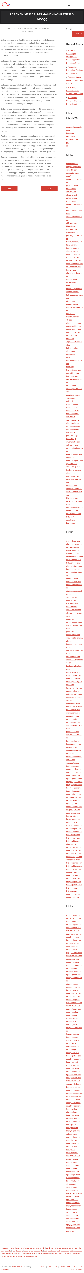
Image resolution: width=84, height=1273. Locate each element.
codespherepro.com (74, 857)
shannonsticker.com (74, 566)
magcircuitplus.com (73, 882)
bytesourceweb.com (74, 863)
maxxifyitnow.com (73, 1125)
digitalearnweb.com (73, 544)
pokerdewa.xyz (72, 436)
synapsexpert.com (73, 1212)
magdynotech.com (73, 1106)
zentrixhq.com (71, 1140)
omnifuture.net (71, 176)
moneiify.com (71, 619)
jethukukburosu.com (74, 672)
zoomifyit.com (71, 1231)
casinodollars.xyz (73, 429)
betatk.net (70, 517)
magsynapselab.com (74, 785)
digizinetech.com (72, 844)
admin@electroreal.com (27, 28)
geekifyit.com (71, 632)
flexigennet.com (72, 741)
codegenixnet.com (73, 860)
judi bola (78, 1248)
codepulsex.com (72, 1053)
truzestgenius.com (73, 1034)
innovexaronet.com (73, 993)
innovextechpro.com (74, 791)
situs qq (38, 1248)
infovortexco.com (72, 1043)
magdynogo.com (72, 897)
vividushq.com (71, 1184)
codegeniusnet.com (73, 965)
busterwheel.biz (72, 414)
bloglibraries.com (73, 678)
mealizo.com (71, 600)
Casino (62, 1267)
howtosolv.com (72, 376)
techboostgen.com (73, 924)
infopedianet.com (73, 1100)
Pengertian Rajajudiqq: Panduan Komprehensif (74, 70)
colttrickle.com (71, 170)
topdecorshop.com (73, 470)
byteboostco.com (72, 1021)
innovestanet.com (73, 1143)
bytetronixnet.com (73, 888)
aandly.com (70, 520)
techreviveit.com (72, 816)
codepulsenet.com (73, 1103)
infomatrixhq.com (73, 1000)
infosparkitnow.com (73, 940)
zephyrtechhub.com (73, 1206)
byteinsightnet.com (73, 975)
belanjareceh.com (73, 563)
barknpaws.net (72, 603)
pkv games (29, 31)
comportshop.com (73, 467)
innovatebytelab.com (74, 956)
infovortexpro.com (73, 878)
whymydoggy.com (73, 541)
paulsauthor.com (72, 732)
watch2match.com (73, 442)
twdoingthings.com (73, 722)
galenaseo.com (72, 445)
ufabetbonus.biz (72, 511)
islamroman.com (72, 257)
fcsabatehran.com (73, 710)
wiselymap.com (72, 232)
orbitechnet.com (72, 1196)
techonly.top (71, 201)
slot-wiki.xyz (71, 439)
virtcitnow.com (71, 229)
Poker (44, 28)
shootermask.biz (72, 411)
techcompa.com (72, 248)
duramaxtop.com (72, 716)
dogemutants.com (73, 713)
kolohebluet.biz (72, 407)
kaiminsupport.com (73, 560)
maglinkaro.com (72, 1068)
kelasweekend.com (73, 514)
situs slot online (72, 139)
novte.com (70, 339)
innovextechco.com (73, 1009)
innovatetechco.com (74, 807)
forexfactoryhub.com (74, 242)
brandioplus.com (72, 1171)
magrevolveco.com (73, 872)
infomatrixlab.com (73, 1081)
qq (67, 146)
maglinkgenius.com (73, 1012)
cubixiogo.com (72, 1190)
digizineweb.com (72, 984)
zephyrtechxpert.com (74, 1040)
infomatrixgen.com (73, 847)
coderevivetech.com (74, 869)
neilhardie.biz (71, 401)
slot (35, 31)
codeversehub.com (73, 1084)
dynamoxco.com (72, 1162)
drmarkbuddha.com (73, 326)
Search (69, 29)
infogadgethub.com (73, 918)
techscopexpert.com (74, 797)
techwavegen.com (73, 835)
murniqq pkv (28, 1251)
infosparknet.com (73, 1121)
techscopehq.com (73, 1109)
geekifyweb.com (72, 946)
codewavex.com (72, 1018)
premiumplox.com (73, 395)
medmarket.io (71, 747)
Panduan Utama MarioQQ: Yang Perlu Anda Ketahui (74, 80)
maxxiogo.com (72, 1153)
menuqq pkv (5, 1248)
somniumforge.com (73, 675)
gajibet (9, 1256)
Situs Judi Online (76, 1269)
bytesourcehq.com (73, 971)
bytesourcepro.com (73, 1075)
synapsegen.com (73, 1178)
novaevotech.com (73, 1006)
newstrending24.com (74, 507)
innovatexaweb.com (74, 934)
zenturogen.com (72, 1165)
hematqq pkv (38, 1251)
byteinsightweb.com (74, 778)
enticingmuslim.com (74, 694)
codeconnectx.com (73, 987)
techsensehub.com (73, 928)
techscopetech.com (73, 1056)
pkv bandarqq (71, 136)
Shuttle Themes (16, 1267)
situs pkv (8, 1251)
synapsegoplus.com (74, 1096)
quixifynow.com (72, 1128)
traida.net (70, 367)
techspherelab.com (73, 1078)
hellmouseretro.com (74, 707)
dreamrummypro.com (74, 557)
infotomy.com (71, 753)
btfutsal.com (71, 189)
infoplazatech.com (73, 950)
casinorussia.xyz (72, 420)
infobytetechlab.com (74, 853)
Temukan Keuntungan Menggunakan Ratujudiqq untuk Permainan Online (73, 57)
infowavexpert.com (73, 819)
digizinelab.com (72, 1046)
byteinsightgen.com (73, 841)
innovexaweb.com (73, 1168)
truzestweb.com (72, 1209)
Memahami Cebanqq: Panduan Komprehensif (73, 101)
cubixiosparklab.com (74, 1003)
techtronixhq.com (73, 915)
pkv (67, 143)
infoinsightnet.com (73, 968)
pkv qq (71, 1248)
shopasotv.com (72, 473)
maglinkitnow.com (73, 775)
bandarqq (70, 133)
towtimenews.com (73, 657)
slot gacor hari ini (50, 1251)
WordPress (5, 1269)
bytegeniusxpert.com (74, 953)
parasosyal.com (72, 691)
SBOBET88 (71, 1267)
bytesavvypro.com (73, 838)
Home (43, 1267)
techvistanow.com (73, 996)
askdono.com (71, 198)
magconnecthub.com (74, 1090)
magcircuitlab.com (73, 1015)
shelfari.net (70, 417)
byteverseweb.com (73, 1087)
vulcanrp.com (71, 279)
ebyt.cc (69, 320)
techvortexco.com (73, 943)
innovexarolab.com (73, 850)
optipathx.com (71, 1134)
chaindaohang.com (73, 323)
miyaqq (3, 1256)
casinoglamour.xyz (73, 426)
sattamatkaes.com (73, 635)
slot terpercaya (62, 1248)
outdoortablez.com (73, 750)
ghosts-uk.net (71, 195)
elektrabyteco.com (73, 1025)
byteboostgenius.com (74, 1093)
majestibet (76, 1253)
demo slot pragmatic (74, 127)
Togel (80, 1267)
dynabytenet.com (73, 1071)
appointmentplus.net (74, 489)
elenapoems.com (73, 703)
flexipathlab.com (72, 1181)
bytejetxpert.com (72, 891)
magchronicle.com (73, 769)
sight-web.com (72, 251)
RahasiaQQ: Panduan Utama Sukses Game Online (74, 91)
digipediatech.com (73, 772)
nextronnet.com (72, 1159)
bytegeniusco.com (73, 822)
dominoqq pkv (51, 1248)
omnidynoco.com (73, 1203)
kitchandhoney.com (73, 370)
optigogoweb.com (73, 1225)
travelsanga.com (72, 476)
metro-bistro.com (72, 373)
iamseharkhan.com (73, 582)
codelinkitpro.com (73, 921)
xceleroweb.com (72, 1221)
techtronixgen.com (73, 788)
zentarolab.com (72, 1215)
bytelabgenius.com (73, 803)
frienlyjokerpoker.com (74, 264)
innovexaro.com (72, 1115)
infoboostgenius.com (74, 832)
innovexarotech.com (74, 875)
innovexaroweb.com (74, 1062)
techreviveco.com (73, 1065)
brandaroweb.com (73, 1228)
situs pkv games (16, 1248)
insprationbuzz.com (73, 569)
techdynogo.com (72, 766)
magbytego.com (72, 962)
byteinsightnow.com (74, 866)
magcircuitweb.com (73, 794)
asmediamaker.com (73, 610)
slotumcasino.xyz (73, 423)
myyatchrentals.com (74, 622)
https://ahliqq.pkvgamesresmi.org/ (25, 1256)
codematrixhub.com (73, 825)
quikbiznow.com (72, 1218)
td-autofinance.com (73, 260)
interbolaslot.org (72, 547)
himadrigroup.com (73, 254)
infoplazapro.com (73, 813)
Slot (48, 28)
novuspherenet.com (74, 1193)
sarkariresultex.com (73, 597)
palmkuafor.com (72, 550)
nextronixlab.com (73, 1137)
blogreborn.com (72, 226)
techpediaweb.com (73, 800)
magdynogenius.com (74, 782)
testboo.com (71, 385)
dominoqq (70, 130)
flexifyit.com (70, 1150)
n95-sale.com (71, 223)
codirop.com (71, 192)
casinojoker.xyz (72, 432)
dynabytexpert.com (73, 1146)
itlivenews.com (72, 498)
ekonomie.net (71, 486)
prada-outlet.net (72, 164)
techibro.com (71, 270)
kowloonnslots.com (73, 267)
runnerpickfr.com (72, 173)
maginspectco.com (73, 894)
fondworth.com (72, 578)
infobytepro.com (72, 959)
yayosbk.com (71, 398)
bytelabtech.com (72, 931)
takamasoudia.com (73, 719)
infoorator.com (71, 335)
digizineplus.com (72, 1112)
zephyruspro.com (73, 1131)
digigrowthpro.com (73, 167)
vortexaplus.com (72, 1187)
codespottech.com (73, 763)
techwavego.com (72, 1050)
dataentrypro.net (72, 553)
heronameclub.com (73, 744)
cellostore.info (71, 607)
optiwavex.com (72, 1200)
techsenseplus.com (73, 829)
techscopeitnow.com (74, 885)
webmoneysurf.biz (73, 404)
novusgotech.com (73, 1156)
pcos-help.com (72, 185)
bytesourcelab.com (73, 1118)
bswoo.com (70, 523)
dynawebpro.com (73, 1175)
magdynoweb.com (73, 1059)
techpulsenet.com (73, 1037)
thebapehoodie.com (74, 688)
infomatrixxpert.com (73, 990)
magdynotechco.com (74, 937)
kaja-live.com (71, 245)
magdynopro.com (73, 810)
